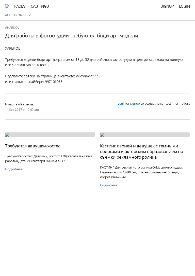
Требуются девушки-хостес (32, 146)
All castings (16, 15)
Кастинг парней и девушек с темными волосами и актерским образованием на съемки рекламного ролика (141, 151)
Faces (20, 6)
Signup (167, 6)
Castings (40, 6)
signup (135, 103)
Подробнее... (14, 169)
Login (184, 6)
